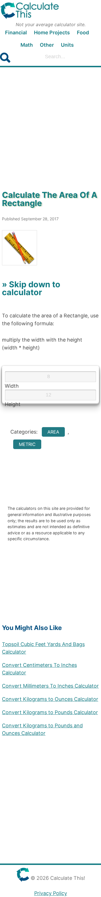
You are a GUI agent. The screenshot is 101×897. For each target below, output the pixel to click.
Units (67, 45)
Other (47, 45)
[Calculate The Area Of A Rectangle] (50, 247)
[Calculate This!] (50, 11)
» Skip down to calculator (31, 288)
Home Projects (52, 32)
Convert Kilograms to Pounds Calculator (50, 712)
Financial (16, 32)
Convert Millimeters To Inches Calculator (50, 686)
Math (26, 45)
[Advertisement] (50, 129)
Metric (27, 444)
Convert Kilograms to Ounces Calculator (50, 699)
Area (53, 432)
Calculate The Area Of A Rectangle (49, 199)
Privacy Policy (50, 893)
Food (83, 32)
